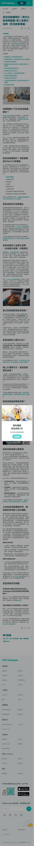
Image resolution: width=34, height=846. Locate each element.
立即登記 (17, 437)
